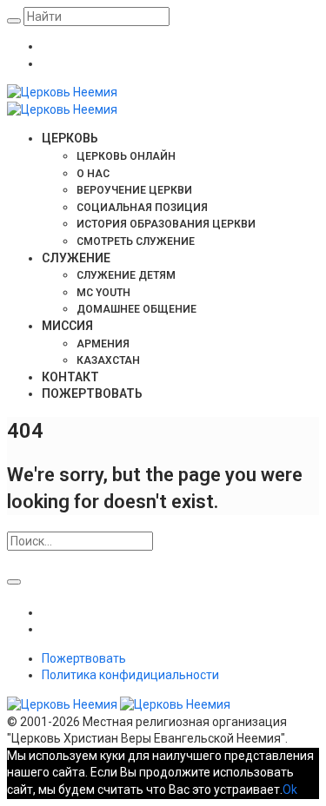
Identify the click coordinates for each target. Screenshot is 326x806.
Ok (290, 789)
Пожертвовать (84, 658)
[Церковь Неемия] (118, 704)
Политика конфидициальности (130, 675)
